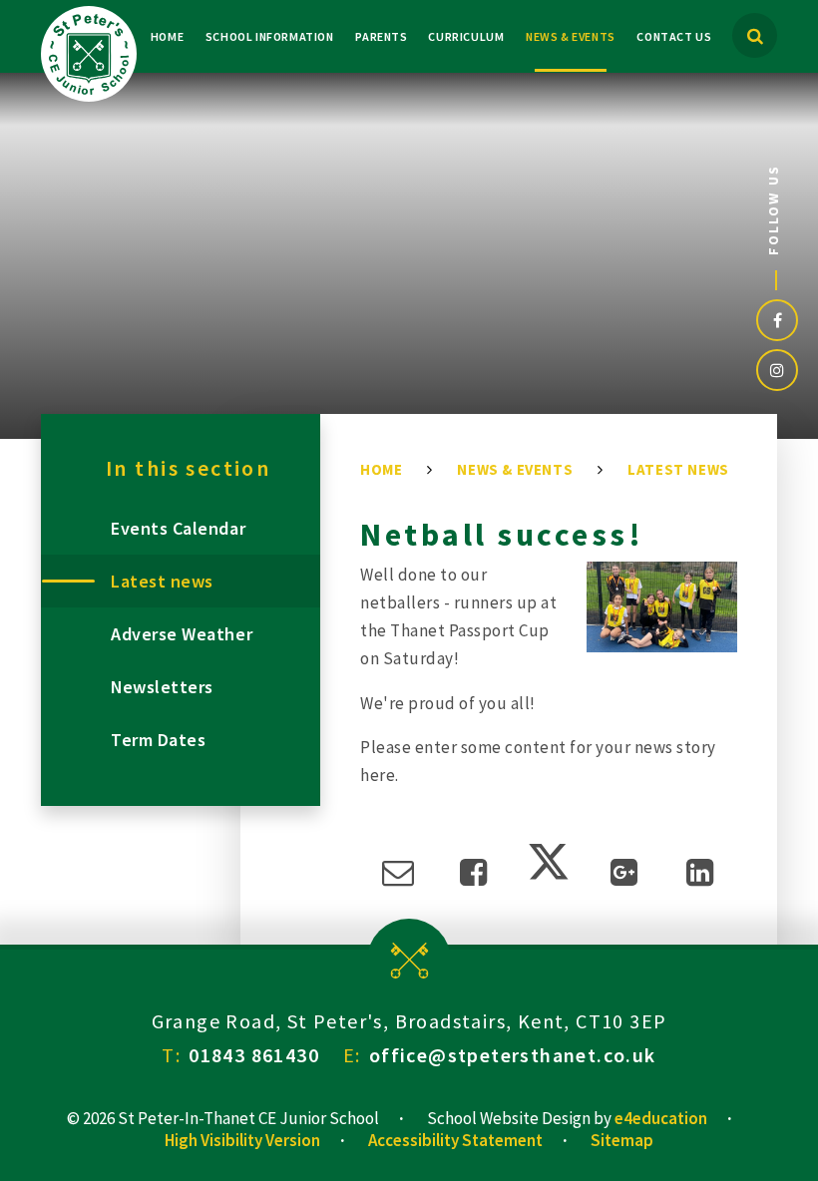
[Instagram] (777, 370)
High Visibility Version (242, 1140)
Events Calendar (178, 528)
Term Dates (158, 739)
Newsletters (162, 686)
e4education (660, 1118)
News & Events (515, 469)
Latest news (678, 469)
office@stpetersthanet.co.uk (512, 1054)
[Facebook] (777, 320)
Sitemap (622, 1140)
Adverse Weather (181, 633)
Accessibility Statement (455, 1140)
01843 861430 (254, 1054)
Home (381, 469)
